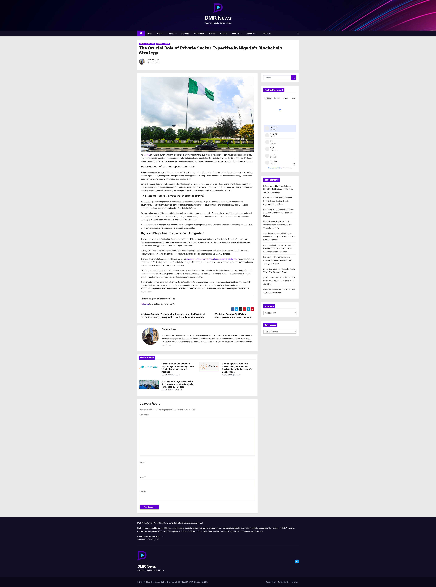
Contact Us (266, 33)
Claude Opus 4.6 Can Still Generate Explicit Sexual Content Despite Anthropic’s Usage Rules (237, 367)
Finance (223, 33)
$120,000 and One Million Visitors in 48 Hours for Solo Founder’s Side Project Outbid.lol (279, 281)
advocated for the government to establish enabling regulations (211, 259)
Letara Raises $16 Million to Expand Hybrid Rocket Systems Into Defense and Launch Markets (177, 367)
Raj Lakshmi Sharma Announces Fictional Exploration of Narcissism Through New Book (277, 260)
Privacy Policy (271, 582)
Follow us (145, 304)
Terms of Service (283, 582)
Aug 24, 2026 (166, 375)
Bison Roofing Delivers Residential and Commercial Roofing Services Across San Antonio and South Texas (279, 248)
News (149, 33)
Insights (160, 33)
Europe (159, 43)
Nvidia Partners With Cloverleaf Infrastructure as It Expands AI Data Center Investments (277, 225)
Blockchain (150, 43)
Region (172, 33)
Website (143, 492)
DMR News (218, 18)
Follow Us (251, 33)
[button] (298, 33)
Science (212, 33)
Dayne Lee (154, 60)
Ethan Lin (178, 390)
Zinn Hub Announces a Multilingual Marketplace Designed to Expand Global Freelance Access (279, 236)
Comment (144, 415)
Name (143, 462)
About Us (236, 33)
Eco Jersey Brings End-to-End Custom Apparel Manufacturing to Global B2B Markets (177, 384)
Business (185, 33)
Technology (199, 33)
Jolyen (177, 375)
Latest (167, 43)
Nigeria (147, 155)
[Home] (141, 33)
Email (142, 477)
